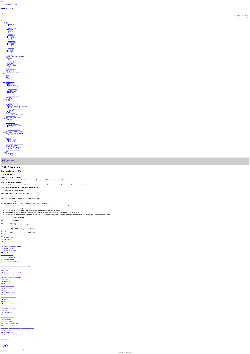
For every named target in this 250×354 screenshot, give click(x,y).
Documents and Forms (10, 155)
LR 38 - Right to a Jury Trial (6, 290)
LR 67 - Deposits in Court (6, 319)
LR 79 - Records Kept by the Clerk (8, 330)
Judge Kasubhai (11, 45)
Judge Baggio (11, 36)
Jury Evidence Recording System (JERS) (14, 131)
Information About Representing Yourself (14, 133)
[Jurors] (6, 152)
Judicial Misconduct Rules (11, 69)
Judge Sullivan (11, 53)
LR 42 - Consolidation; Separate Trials (8, 297)
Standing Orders (9, 93)
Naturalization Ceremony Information (13, 147)
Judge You (10, 55)
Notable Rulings (9, 66)
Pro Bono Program (9, 135)
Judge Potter (10, 50)
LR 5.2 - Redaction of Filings (7, 248)
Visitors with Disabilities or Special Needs (14, 144)
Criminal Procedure (12, 85)
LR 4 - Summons (4, 244)
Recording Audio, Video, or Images (13, 150)
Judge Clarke (11, 39)
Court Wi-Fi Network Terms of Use (13, 148)
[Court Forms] (11, 104)
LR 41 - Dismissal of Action (6, 294)
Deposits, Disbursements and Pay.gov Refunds (18, 106)
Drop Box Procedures (10, 116)
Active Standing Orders (13, 94)
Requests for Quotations (11, 65)
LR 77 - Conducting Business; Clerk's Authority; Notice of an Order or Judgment (17, 328)
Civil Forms (10, 105)
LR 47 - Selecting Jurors (6, 301)
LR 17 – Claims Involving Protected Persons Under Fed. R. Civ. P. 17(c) (15, 266)
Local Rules (8, 83)
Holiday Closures (9, 80)
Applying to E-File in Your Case (12, 134)
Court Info (5, 22)
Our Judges (8, 30)
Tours (7, 151)
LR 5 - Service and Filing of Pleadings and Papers (11, 246)
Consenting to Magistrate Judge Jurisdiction (15, 56)
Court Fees (8, 112)
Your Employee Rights (13, 61)
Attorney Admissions (10, 119)
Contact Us (8, 23)
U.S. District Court (9, 5)
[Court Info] (7, 22)
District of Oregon (7, 8)
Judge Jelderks (11, 44)
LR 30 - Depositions (5, 279)
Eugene (7, 76)
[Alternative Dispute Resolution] (18, 124)
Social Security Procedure (13, 86)
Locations (8, 138)
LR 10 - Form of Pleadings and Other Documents (11, 257)
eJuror (4, 346)
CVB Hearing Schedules (11, 79)
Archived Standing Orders (13, 96)
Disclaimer (5, 350)
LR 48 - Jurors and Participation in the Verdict (10, 303)
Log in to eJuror (9, 154)
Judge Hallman (11, 41)
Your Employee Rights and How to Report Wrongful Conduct (16, 349)
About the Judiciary (10, 71)
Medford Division (12, 27)
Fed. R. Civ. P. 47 (12, 171)
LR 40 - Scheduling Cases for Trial (8, 292)
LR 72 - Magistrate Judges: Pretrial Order (9, 323)
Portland (7, 75)
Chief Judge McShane (12, 31)
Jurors (4, 152)
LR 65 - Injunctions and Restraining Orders (9, 314)
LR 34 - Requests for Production (7, 283)
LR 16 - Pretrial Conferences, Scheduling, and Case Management (14, 263)
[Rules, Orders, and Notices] (14, 82)
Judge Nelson (11, 48)
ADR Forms (10, 126)
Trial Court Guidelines (10, 123)
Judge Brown (11, 38)
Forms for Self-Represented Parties (15, 107)
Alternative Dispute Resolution (12, 124)
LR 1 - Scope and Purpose (6, 239)
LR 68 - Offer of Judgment (6, 321)
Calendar (5, 73)
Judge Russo (11, 51)
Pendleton (8, 78)
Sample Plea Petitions (12, 111)
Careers (7, 57)
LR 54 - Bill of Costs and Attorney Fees (9, 308)
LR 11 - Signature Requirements (7, 259)
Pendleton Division (12, 28)
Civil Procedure (11, 84)
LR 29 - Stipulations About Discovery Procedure (11, 277)
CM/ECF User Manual (13, 103)
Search (2, 13)
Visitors (4, 137)
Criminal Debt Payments (11, 62)
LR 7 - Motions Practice (5, 252)
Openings (10, 58)
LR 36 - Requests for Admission (7, 286)
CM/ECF (5, 344)
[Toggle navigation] (1, 20)
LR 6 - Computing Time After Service (8, 250)
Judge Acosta (11, 32)
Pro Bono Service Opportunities (14, 128)
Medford (7, 77)
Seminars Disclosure (10, 68)
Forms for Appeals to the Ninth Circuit (16, 109)
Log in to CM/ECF (12, 102)
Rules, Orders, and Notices (8, 82)
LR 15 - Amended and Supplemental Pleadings (10, 261)
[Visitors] (6, 137)
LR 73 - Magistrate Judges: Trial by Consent (10, 325)
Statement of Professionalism (12, 121)
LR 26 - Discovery (4, 270)
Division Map (11, 29)
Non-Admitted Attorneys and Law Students (15, 120)
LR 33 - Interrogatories (5, 281)
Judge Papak (11, 49)
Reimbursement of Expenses (14, 130)
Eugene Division (11, 25)
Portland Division (12, 24)
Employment (5, 347)
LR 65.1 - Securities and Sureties (7, 317)
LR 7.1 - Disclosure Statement (7, 255)
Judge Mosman (11, 46)
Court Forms (8, 104)
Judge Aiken (10, 34)
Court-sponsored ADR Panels (14, 125)
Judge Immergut (11, 43)
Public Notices (9, 97)
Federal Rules (11, 92)
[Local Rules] (11, 83)
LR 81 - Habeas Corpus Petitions (7, 332)
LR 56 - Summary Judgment (6, 312)
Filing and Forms (6, 99)
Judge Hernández (11, 42)
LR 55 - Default (4, 310)
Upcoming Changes (12, 91)
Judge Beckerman (12, 37)
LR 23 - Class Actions (5, 268)
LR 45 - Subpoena (4, 299)
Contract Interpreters (12, 59)
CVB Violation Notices (10, 64)
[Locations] (10, 138)
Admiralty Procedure (12, 89)
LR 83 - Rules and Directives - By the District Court (11, 334)
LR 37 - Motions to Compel (6, 288)
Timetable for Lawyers (13, 90)
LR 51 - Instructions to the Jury (7, 305)
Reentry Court (9, 70)
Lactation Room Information (11, 145)
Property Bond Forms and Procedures (13, 117)
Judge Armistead (11, 35)
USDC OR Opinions (10, 98)
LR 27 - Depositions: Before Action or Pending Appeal (12, 272)
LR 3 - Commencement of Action (7, 241)
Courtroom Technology (10, 146)
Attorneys (5, 118)
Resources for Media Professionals (13, 72)
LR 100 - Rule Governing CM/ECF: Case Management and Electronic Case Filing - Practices (20, 336)
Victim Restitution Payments (11, 63)
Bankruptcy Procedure (13, 87)
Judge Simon (11, 52)
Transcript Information (10, 113)
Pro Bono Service (9, 127)
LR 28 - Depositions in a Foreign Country (9, 275)
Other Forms (11, 110)
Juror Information (9, 153)
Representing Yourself (7, 132)
